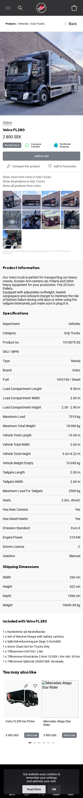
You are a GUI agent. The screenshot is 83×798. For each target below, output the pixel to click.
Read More (34, 789)
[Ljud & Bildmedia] (41, 8)
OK (54, 789)
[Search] (20, 8)
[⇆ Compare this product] (26, 686)
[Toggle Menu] (8, 8)
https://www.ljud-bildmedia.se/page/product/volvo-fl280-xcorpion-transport (37, 252)
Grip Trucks (37, 23)
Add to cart (42, 156)
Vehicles (23, 23)
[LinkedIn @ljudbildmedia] (71, 796)
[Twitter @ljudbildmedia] (41, 796)
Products (11, 23)
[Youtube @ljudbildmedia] (56, 796)
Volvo (7, 122)
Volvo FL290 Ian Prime (20, 721)
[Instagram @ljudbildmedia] (26, 796)
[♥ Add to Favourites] (35, 686)
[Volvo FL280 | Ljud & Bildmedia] (41, 73)
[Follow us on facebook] (12, 796)
